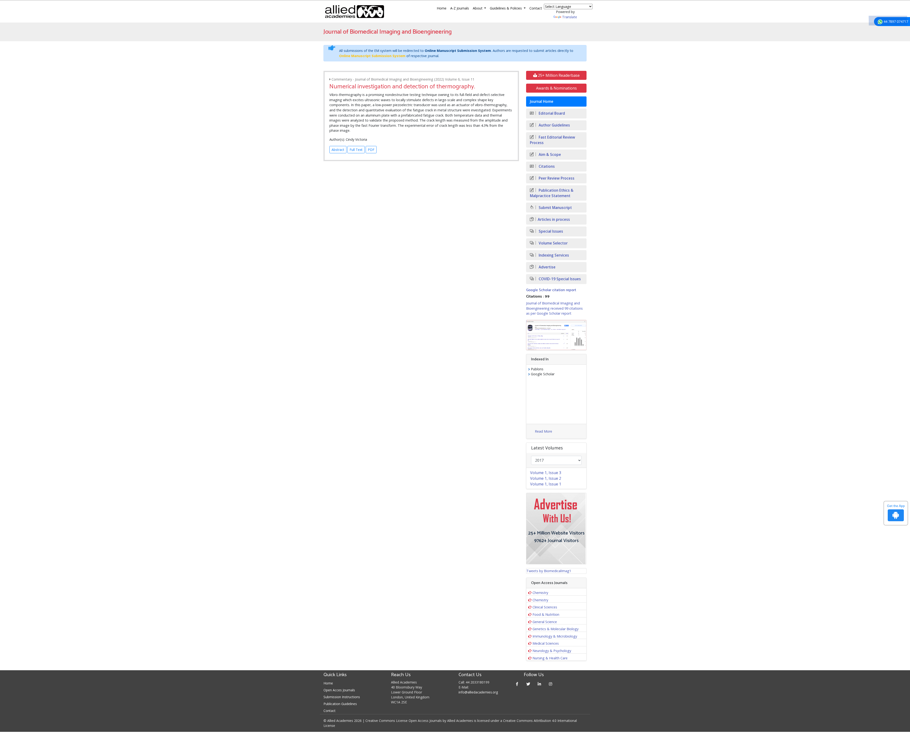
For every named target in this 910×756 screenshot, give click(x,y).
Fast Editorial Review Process (552, 140)
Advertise (546, 267)
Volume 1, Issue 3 (545, 472)
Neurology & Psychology (551, 650)
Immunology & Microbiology (554, 636)
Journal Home (541, 101)
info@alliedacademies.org (478, 692)
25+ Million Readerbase (558, 75)
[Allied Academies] (354, 12)
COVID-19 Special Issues (559, 278)
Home (441, 8)
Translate (569, 17)
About (478, 8)
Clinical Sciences (544, 607)
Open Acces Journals (339, 690)
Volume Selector (553, 243)
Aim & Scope (549, 154)
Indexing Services (553, 255)
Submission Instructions (341, 697)
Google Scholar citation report (551, 290)
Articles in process (554, 219)
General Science (544, 622)
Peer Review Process (556, 178)
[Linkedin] (539, 684)
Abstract (338, 149)
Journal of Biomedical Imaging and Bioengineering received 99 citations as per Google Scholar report (554, 308)
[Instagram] (550, 684)
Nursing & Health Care (550, 658)
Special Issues (550, 231)
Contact (535, 8)
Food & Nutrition (545, 614)
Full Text (356, 149)
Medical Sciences (545, 643)
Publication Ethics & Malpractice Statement (551, 193)
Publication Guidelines (340, 704)
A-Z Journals (459, 8)
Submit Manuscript (555, 207)
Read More (543, 431)
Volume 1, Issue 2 (545, 478)
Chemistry (540, 592)
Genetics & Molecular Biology (555, 629)
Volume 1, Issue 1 (545, 484)
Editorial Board (551, 113)
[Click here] (556, 335)
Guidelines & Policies (506, 8)
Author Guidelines (554, 125)
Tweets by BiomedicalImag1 (548, 571)
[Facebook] (517, 684)
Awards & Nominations (556, 88)
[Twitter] (528, 684)
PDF (371, 149)
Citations (546, 166)
